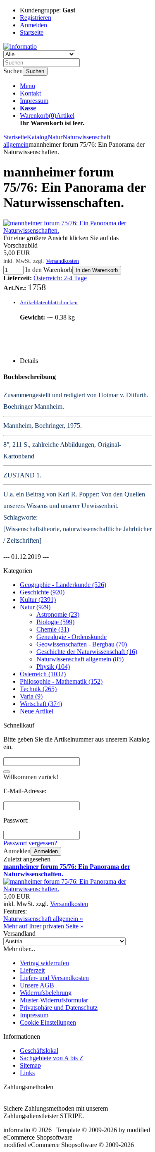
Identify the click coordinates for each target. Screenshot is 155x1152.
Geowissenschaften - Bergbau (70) (81, 644)
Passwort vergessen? (30, 843)
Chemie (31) (52, 629)
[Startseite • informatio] (20, 46)
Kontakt (30, 93)
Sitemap (30, 1065)
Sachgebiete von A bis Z (51, 1057)
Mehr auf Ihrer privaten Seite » (43, 926)
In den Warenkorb (97, 270)
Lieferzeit (32, 970)
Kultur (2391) (38, 599)
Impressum (34, 100)
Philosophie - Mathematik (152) (61, 681)
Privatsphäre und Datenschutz (59, 1007)
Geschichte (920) (42, 592)
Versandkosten (62, 261)
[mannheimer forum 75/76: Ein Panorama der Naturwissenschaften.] (77, 230)
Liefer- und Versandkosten (54, 977)
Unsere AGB (37, 985)
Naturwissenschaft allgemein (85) (80, 659)
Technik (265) (38, 688)
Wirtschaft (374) (41, 703)
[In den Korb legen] (6, 771)
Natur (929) (35, 607)
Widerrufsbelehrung (46, 992)
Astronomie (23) (57, 614)
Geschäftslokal (39, 1050)
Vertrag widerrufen (44, 962)
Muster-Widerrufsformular (54, 1000)
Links (27, 1072)
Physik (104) (53, 666)
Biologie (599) (55, 621)
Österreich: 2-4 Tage (60, 277)
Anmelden (46, 851)
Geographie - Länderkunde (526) (63, 584)
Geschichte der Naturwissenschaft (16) (86, 651)
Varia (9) (31, 696)
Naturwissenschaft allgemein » (43, 918)
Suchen (35, 71)
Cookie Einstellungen (48, 1022)
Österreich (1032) (43, 673)
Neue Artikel (36, 711)
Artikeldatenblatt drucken (49, 302)
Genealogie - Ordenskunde (71, 636)
